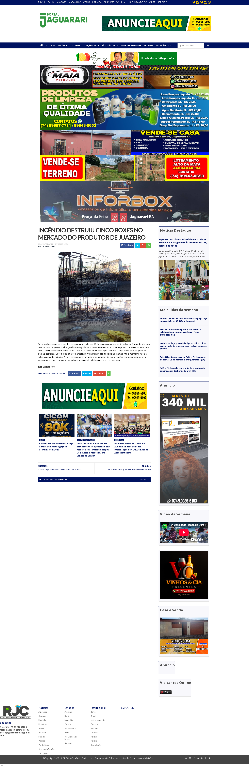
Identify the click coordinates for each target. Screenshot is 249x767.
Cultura (76, 45)
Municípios (162, 45)
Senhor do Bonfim (46, 749)
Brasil (42, 2)
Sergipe (162, 2)
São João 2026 (110, 45)
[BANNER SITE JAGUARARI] (124, 64)
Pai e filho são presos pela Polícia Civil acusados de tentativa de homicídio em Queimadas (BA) (183, 358)
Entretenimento (131, 45)
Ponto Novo (43, 745)
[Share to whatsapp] (148, 245)
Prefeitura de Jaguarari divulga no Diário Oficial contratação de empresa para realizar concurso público (183, 346)
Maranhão (74, 2)
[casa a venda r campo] (124, 154)
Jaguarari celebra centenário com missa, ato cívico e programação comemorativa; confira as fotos (183, 242)
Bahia (51, 2)
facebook (145, 479)
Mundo (41, 736)
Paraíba (96, 2)
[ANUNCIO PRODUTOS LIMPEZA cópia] (124, 129)
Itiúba (41, 728)
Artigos (148, 45)
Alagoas (61, 2)
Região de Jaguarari (86, 440)
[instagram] (197, 2)
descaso (42, 716)
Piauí (124, 2)
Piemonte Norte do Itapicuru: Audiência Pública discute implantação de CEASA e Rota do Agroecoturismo (131, 448)
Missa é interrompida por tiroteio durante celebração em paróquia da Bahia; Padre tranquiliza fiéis (180, 332)
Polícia (50, 45)
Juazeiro (42, 732)
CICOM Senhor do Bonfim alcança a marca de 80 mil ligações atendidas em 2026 (56, 446)
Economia (119, 440)
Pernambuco (111, 2)
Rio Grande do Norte (142, 2)
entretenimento (98, 720)
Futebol (94, 732)
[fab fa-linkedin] (197, 758)
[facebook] (190, 2)
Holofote (42, 724)
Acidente (42, 712)
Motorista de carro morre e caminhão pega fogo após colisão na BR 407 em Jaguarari (183, 319)
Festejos (94, 728)
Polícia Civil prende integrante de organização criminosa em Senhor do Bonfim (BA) (182, 369)
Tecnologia (43, 753)
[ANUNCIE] (156, 30)
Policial (94, 736)
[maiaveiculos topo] (124, 88)
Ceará (86, 2)
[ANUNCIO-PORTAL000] (94, 408)
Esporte (94, 724)
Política (63, 45)
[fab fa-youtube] (201, 758)
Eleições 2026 (91, 45)
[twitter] (193, 2)
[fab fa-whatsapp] (209, 2)
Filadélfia (42, 720)
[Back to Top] (209, 758)
